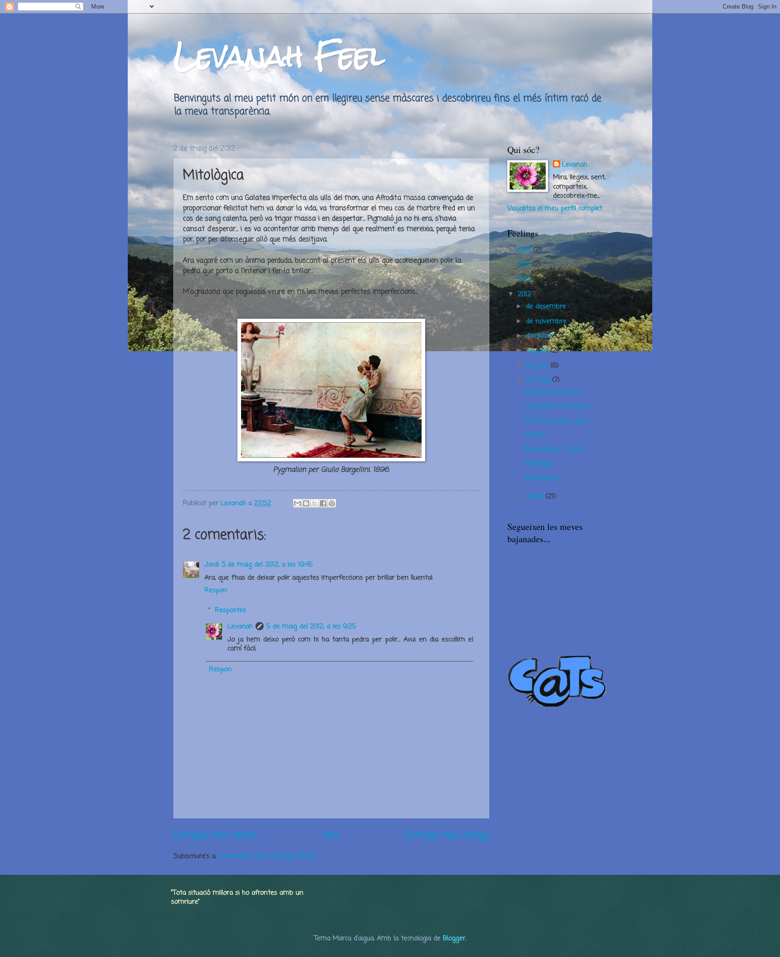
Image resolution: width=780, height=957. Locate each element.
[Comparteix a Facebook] (323, 503)
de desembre (547, 306)
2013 (525, 279)
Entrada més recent (215, 836)
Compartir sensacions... (558, 406)
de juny (538, 366)
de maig (539, 380)
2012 (526, 294)
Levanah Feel (279, 56)
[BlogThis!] (306, 503)
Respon (215, 590)
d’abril (536, 497)
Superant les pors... (552, 392)
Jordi (211, 565)
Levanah (240, 627)
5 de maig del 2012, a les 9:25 (311, 627)
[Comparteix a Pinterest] (331, 503)
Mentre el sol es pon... (557, 421)
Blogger (454, 938)
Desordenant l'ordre (553, 449)
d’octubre (541, 336)
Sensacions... (542, 478)
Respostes (230, 610)
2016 (526, 250)
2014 (525, 264)
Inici (331, 836)
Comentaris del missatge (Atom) (267, 856)
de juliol (538, 351)
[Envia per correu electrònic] (297, 503)
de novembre (547, 321)
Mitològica (539, 464)
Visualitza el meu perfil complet (554, 209)
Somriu (535, 435)
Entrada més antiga (446, 836)
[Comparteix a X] (314, 503)
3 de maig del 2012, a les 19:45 (267, 565)
